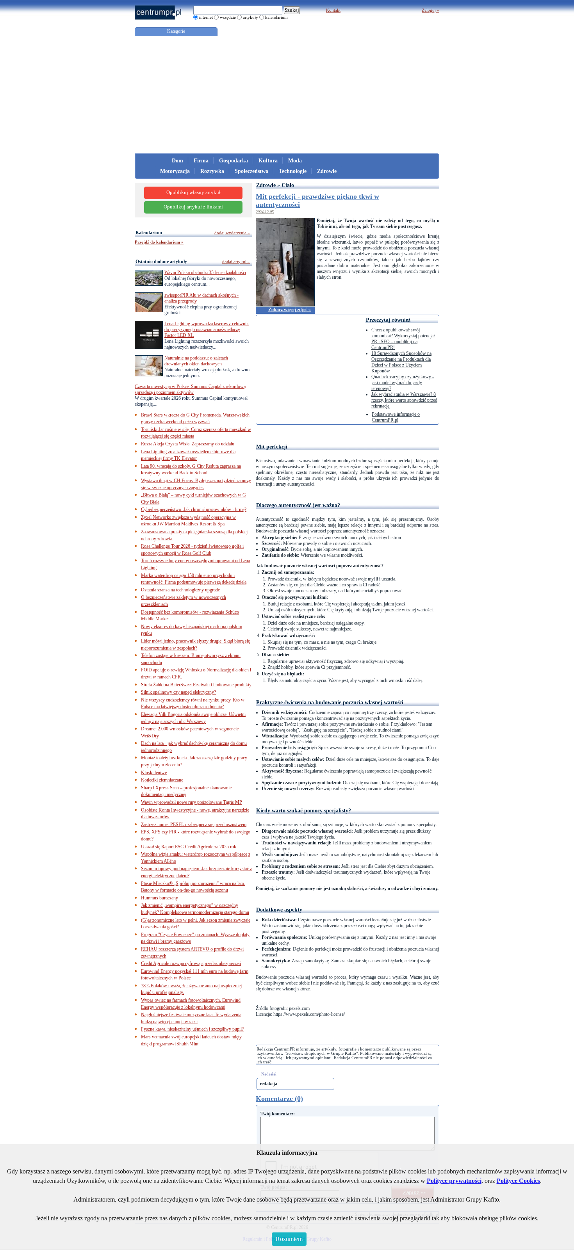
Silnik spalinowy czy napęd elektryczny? (178, 692)
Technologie (293, 171)
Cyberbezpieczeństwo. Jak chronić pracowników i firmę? (193, 509)
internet (206, 17)
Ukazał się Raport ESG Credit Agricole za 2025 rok (188, 846)
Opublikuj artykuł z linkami (193, 207)
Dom (177, 161)
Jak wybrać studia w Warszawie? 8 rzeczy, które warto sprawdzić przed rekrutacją (404, 400)
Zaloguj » (430, 10)
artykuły (250, 17)
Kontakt (333, 10)
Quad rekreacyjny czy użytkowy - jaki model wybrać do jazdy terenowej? (402, 382)
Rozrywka (212, 171)
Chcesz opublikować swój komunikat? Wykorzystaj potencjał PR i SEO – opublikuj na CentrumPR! (403, 338)
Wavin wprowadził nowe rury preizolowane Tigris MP (191, 802)
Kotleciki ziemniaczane (162, 780)
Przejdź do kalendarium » (159, 242)
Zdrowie (327, 171)
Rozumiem (289, 1239)
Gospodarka (233, 161)
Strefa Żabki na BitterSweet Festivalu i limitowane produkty (196, 684)
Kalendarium (148, 232)
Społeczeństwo (251, 171)
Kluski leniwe (154, 772)
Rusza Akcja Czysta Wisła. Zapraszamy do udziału (187, 444)
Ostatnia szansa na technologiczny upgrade (180, 590)
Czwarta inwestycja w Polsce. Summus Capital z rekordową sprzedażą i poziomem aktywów (190, 389)
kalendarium (276, 17)
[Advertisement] (287, 95)
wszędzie (228, 17)
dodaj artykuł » (236, 261)
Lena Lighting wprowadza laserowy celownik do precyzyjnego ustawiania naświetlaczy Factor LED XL (206, 329)
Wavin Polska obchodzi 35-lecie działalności (205, 272)
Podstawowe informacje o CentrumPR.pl (396, 417)
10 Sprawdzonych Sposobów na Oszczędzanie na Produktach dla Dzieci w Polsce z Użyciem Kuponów (401, 362)
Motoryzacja (175, 171)
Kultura (268, 161)
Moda (295, 161)
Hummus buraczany (159, 898)
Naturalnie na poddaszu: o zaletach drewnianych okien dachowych (196, 361)
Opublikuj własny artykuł (193, 192)
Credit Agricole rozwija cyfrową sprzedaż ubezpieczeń (191, 963)
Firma (201, 161)
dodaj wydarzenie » (232, 232)
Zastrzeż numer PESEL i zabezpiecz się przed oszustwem (193, 824)
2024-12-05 (265, 212)
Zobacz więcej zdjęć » (289, 309)
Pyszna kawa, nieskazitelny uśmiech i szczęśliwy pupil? (192, 1029)
